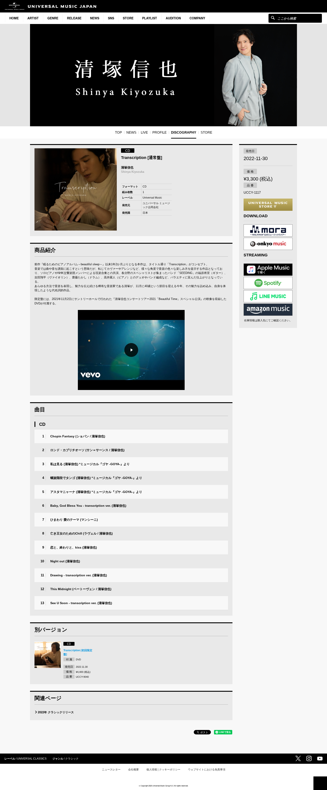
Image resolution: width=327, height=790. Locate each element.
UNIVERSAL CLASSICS (31, 758)
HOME (14, 18)
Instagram (309, 758)
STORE (128, 18)
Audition (173, 18)
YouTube (320, 758)
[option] (75, 189)
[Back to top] (320, 783)
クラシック (72, 758)
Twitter (298, 758)
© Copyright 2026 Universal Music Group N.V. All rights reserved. (163, 785)
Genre (52, 18)
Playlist (149, 18)
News (94, 18)
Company (197, 18)
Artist (33, 18)
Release (74, 18)
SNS (111, 18)
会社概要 (133, 769)
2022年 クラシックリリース (56, 712)
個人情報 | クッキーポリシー (163, 769)
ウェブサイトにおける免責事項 (206, 769)
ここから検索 (273, 18)
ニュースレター (111, 769)
